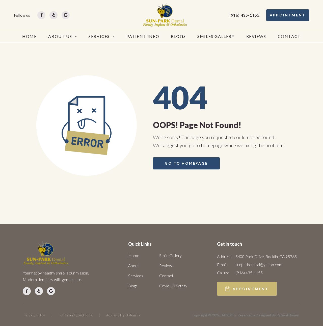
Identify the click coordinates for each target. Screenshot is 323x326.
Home (133, 255)
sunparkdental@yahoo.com (258, 264)
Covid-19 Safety (173, 285)
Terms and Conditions (75, 315)
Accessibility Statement (123, 315)
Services (135, 275)
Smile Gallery (170, 255)
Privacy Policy (34, 315)
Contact (166, 275)
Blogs (133, 285)
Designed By (277, 315)
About (133, 265)
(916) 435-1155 (244, 15)
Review (165, 265)
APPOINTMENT (288, 15)
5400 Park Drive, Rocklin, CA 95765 (266, 256)
